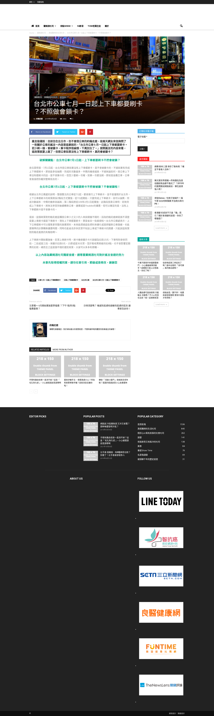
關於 (107, 26)
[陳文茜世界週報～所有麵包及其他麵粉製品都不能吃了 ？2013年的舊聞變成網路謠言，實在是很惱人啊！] (145, 184)
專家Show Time (145, 450)
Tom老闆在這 (94, 26)
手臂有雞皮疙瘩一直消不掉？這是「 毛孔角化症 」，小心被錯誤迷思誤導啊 (114, 440)
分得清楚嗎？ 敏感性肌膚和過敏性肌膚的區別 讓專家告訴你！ (107, 307)
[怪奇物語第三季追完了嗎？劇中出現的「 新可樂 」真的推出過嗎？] (174, 252)
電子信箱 (142, 137)
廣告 (30, 2)
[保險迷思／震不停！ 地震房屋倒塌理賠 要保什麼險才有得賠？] (174, 282)
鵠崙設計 (181, 713)
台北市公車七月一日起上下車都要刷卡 (106, 280)
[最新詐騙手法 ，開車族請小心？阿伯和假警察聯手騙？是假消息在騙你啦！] (80, 366)
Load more (160, 228)
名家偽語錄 (143, 454)
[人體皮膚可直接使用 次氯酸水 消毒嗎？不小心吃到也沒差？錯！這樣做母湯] (149, 282)
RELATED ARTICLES (40, 349)
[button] (181, 26)
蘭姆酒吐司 (49, 26)
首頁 (37, 26)
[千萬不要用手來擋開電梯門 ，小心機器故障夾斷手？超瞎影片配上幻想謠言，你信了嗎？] (149, 252)
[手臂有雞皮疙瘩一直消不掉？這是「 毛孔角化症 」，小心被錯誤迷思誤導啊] (45, 366)
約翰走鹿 (39, 119)
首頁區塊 (63, 97)
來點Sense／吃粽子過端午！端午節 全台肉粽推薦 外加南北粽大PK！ (169, 201)
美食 (140, 446)
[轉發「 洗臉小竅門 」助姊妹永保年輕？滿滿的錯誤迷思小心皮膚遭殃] (115, 366)
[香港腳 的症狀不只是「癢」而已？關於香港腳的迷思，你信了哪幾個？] (145, 216)
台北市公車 (85, 280)
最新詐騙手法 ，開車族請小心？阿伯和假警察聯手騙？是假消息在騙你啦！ (79, 383)
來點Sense (65, 26)
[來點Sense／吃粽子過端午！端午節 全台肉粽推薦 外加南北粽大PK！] (145, 202)
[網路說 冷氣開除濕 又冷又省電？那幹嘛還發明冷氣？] (90, 427)
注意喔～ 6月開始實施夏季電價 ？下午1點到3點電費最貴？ (52, 307)
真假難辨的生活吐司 (50, 97)
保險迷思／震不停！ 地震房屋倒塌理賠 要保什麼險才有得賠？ (173, 295)
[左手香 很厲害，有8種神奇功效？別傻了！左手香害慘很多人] (90, 456)
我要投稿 (40, 2)
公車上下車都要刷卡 (71, 280)
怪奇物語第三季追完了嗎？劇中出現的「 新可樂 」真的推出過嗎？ (173, 265)
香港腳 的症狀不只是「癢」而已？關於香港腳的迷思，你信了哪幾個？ (168, 216)
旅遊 (140, 437)
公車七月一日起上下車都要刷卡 (49, 280)
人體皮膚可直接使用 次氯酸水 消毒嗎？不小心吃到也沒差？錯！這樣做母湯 (148, 295)
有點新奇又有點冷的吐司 (149, 441)
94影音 (80, 26)
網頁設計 (172, 713)
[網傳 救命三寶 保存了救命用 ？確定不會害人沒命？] (145, 170)
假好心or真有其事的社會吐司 (151, 433)
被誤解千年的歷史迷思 (148, 459)
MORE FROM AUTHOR (63, 349)
